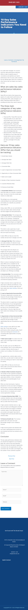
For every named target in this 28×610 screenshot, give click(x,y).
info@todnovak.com (14, 553)
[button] (24, 10)
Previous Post (11, 456)
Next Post (11, 458)
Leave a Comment (8, 60)
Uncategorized (18, 60)
